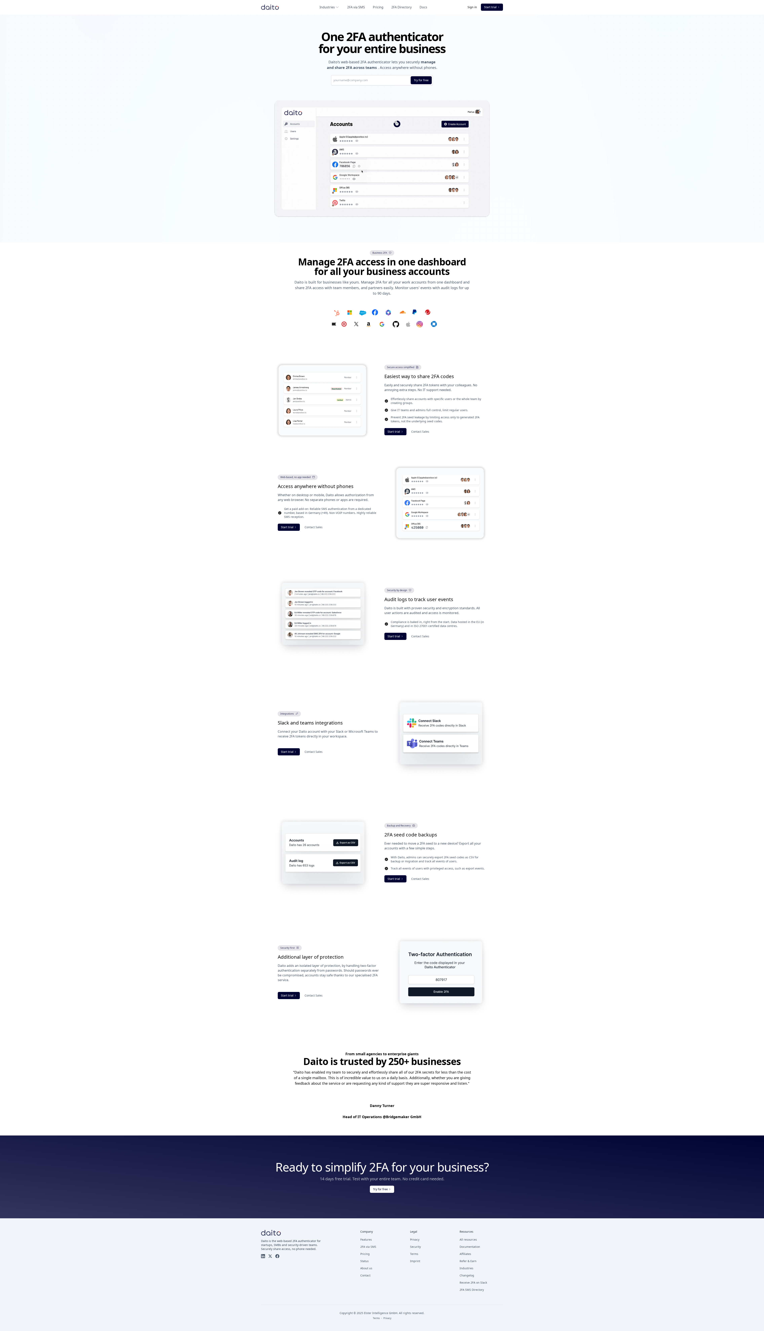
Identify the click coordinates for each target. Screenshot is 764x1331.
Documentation (470, 1247)
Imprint (415, 1261)
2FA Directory (401, 7)
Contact (365, 1275)
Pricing (378, 7)
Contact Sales (420, 431)
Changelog (467, 1275)
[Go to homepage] (270, 7)
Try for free (421, 80)
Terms (414, 1254)
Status (364, 1261)
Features (366, 1239)
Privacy (414, 1239)
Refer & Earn (468, 1261)
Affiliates (465, 1254)
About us (366, 1268)
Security (415, 1247)
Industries (327, 7)
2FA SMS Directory (472, 1290)
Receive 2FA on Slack (473, 1282)
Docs (423, 7)
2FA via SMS (356, 7)
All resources (468, 1239)
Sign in (473, 7)
